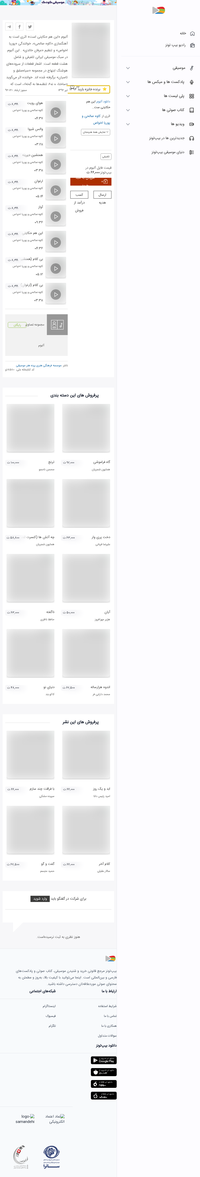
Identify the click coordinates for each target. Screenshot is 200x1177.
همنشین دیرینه (32, 155)
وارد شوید (40, 899)
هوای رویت (35, 103)
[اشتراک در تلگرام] (9, 26)
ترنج (51, 462)
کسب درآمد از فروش (79, 195)
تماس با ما (110, 1016)
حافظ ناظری (47, 619)
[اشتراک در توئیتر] (30, 26)
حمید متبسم (47, 871)
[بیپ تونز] (158, 10)
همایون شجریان (101, 469)
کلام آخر (104, 864)
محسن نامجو (46, 469)
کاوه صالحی (92, 116)
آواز (40, 207)
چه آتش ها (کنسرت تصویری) (33, 537)
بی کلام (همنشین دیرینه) (26, 259)
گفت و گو (47, 864)
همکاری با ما (109, 1026)
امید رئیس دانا (101, 796)
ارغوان (38, 181)
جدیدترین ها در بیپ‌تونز (166, 138)
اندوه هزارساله (100, 687)
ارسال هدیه (102, 195)
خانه (183, 33)
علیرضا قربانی (103, 544)
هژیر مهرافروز (102, 619)
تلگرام (52, 1026)
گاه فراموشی (101, 462)
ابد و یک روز (101, 789)
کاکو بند (50, 694)
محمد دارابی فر (101, 694)
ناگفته (50, 612)
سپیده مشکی (46, 796)
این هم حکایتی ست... (27, 233)
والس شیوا (35, 129)
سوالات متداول (107, 1035)
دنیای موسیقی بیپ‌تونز (168, 152)
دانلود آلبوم (103, 101)
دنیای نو (48, 687)
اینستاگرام (49, 1006)
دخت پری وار (101, 537)
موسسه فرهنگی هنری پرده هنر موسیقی (38, 365)
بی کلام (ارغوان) (32, 285)
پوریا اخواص (101, 123)
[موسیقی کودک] (58, 4)
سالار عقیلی (103, 871)
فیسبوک (51, 1016)
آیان (107, 612)
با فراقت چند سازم (42, 789)
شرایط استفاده (107, 1006)
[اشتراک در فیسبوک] (19, 26)
